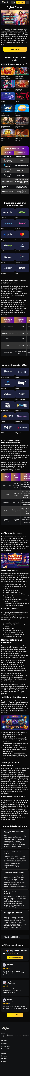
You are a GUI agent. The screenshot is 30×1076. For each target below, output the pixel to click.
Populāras (4, 64)
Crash (20, 64)
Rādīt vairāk (14, 1015)
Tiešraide (12, 64)
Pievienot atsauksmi (15, 957)
